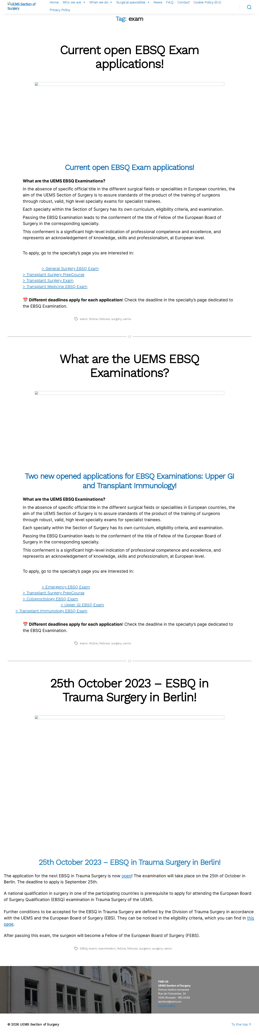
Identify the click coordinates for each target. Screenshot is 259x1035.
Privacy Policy (60, 10)
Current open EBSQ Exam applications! (129, 57)
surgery (116, 319)
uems (127, 319)
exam (84, 319)
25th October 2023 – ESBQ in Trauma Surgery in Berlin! (129, 690)
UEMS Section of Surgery (39, 1024)
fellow (93, 319)
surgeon (145, 948)
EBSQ (83, 948)
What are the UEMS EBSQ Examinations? (129, 366)
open (126, 875)
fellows (104, 319)
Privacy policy (167, 1005)
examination (106, 948)
